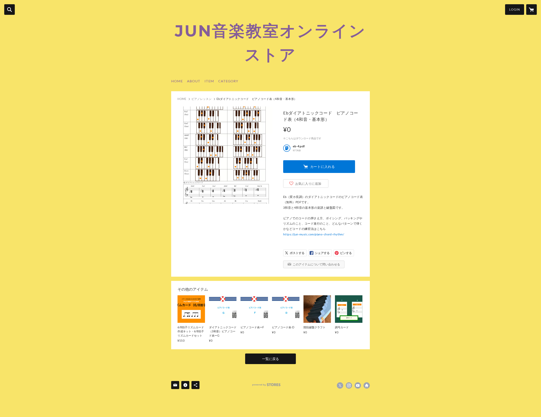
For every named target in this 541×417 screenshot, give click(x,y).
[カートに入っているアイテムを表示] (531, 9)
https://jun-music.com (366, 385)
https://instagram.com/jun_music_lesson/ (349, 385)
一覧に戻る (270, 359)
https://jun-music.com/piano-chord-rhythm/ (313, 234)
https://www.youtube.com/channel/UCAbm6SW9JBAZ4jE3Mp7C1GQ (358, 385)
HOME (177, 81)
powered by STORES (266, 384)
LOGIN (514, 9)
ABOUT (193, 81)
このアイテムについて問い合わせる (316, 264)
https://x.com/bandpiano (340, 385)
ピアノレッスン (201, 99)
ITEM (209, 81)
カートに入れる (322, 166)
